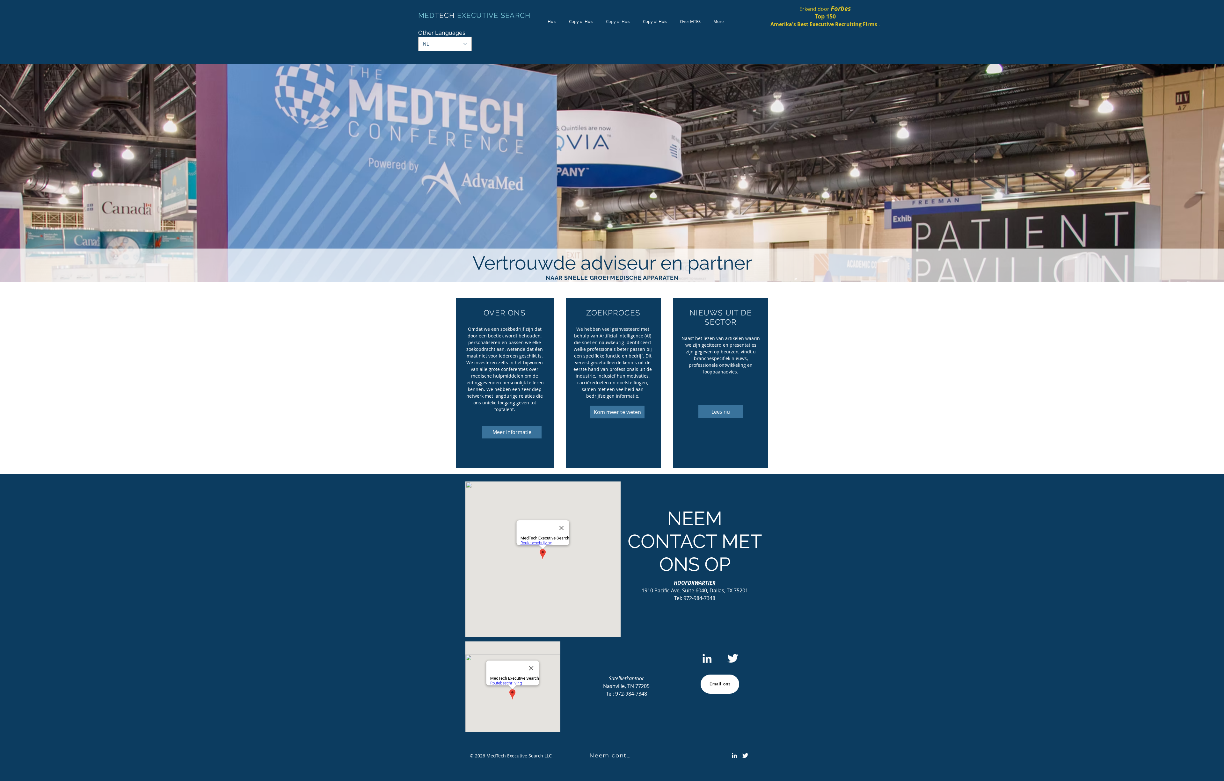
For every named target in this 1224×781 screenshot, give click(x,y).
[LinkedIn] (707, 658)
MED (426, 15)
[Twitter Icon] (732, 658)
